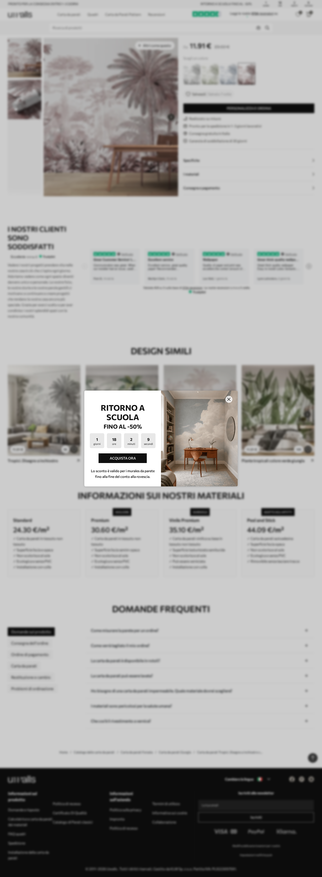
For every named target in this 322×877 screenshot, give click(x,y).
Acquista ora (123, 458)
